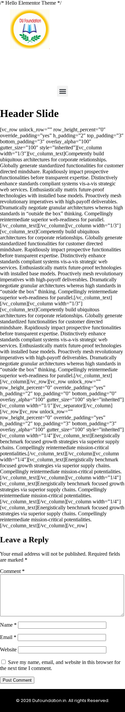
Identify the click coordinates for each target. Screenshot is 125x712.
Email (8, 637)
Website (8, 649)
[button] (62, 91)
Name (8, 625)
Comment (12, 571)
